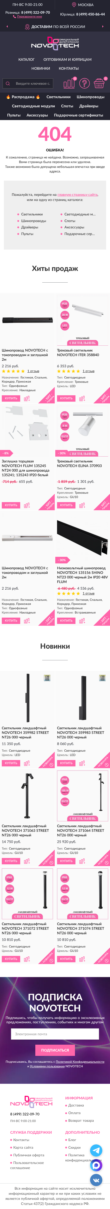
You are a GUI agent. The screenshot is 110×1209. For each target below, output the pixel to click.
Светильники (59, 97)
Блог (72, 1140)
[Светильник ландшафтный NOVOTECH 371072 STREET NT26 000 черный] (27, 893)
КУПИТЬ (11, 398)
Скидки (74, 1147)
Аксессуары (37, 115)
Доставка (76, 1106)
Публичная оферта (28, 1155)
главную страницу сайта (77, 195)
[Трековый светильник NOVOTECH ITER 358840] (82, 320)
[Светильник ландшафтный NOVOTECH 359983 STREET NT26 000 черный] (82, 698)
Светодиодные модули (33, 106)
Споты (67, 106)
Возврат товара (81, 1121)
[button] (27, 16)
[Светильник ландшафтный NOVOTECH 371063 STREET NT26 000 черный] (27, 795)
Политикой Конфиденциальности (80, 1061)
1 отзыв (33, 371)
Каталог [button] (26, 60)
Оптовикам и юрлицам (67, 60)
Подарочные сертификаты (78, 115)
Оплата (74, 1113)
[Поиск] (8, 83)
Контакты (69, 68)
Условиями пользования (47, 1066)
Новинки (40, 68)
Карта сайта (23, 1147)
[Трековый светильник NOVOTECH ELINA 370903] (82, 431)
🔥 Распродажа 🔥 (23, 97)
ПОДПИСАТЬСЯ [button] (55, 1050)
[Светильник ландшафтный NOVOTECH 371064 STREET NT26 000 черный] (82, 795)
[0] (99, 83)
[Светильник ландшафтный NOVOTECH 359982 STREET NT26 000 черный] (27, 698)
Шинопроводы (90, 97)
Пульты (13, 115)
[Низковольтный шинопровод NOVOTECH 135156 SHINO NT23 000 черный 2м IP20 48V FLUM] (82, 538)
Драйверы (88, 106)
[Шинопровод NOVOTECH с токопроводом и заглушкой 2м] (27, 320)
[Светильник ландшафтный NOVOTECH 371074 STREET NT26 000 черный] (82, 893)
